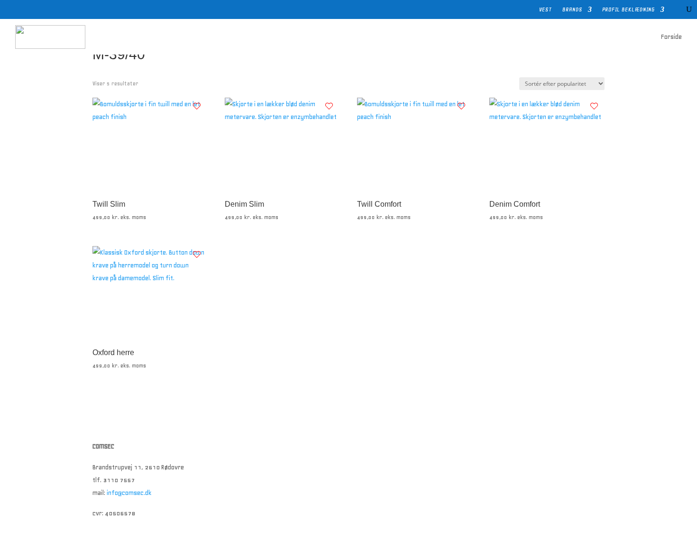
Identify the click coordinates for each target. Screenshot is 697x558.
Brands (572, 9)
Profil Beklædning (628, 9)
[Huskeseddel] (197, 106)
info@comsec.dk (129, 493)
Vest (545, 9)
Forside (671, 37)
